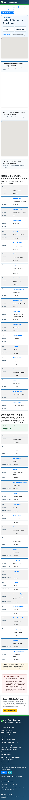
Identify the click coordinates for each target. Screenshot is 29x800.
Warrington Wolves (18, 242)
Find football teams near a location (10, 757)
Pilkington (15, 265)
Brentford (15, 469)
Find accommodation (18, 34)
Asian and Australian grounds (9, 749)
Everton (15, 369)
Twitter (9, 772)
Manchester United (18, 606)
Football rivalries (5, 762)
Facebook (4, 772)
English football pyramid (7, 737)
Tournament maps (6, 751)
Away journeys (14, 7)
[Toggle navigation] (26, 2)
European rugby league (19, 787)
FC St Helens (16, 254)
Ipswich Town (16, 560)
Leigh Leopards (17, 402)
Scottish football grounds (8, 734)
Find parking (6, 34)
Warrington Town (18, 278)
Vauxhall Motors (17, 324)
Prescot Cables (17, 220)
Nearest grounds (5, 7)
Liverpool (15, 346)
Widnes (15, 187)
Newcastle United (18, 618)
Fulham (15, 538)
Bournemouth (17, 458)
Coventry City (16, 504)
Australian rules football (7, 789)
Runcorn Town (17, 198)
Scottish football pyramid (8, 739)
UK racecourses (14, 784)
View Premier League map (8, 12)
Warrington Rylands (18, 289)
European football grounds (8, 745)
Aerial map (4, 9)
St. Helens (15, 231)
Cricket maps (4, 784)
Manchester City (17, 594)
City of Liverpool (17, 391)
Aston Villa (16, 447)
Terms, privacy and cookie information (11, 776)
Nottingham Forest (18, 629)
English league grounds (7, 730)
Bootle (14, 380)
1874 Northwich (17, 335)
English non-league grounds (8, 732)
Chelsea (15, 493)
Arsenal (15, 436)
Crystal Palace (17, 515)
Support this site (10, 710)
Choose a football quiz (7, 759)
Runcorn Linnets (17, 209)
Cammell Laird (17, 357)
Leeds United (16, 571)
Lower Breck (16, 311)
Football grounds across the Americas (11, 747)
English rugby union (6, 787)
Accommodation (23, 7)
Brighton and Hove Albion (20, 482)
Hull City (15, 549)
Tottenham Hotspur (18, 651)
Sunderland (16, 640)
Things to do (11, 9)
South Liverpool (17, 300)
